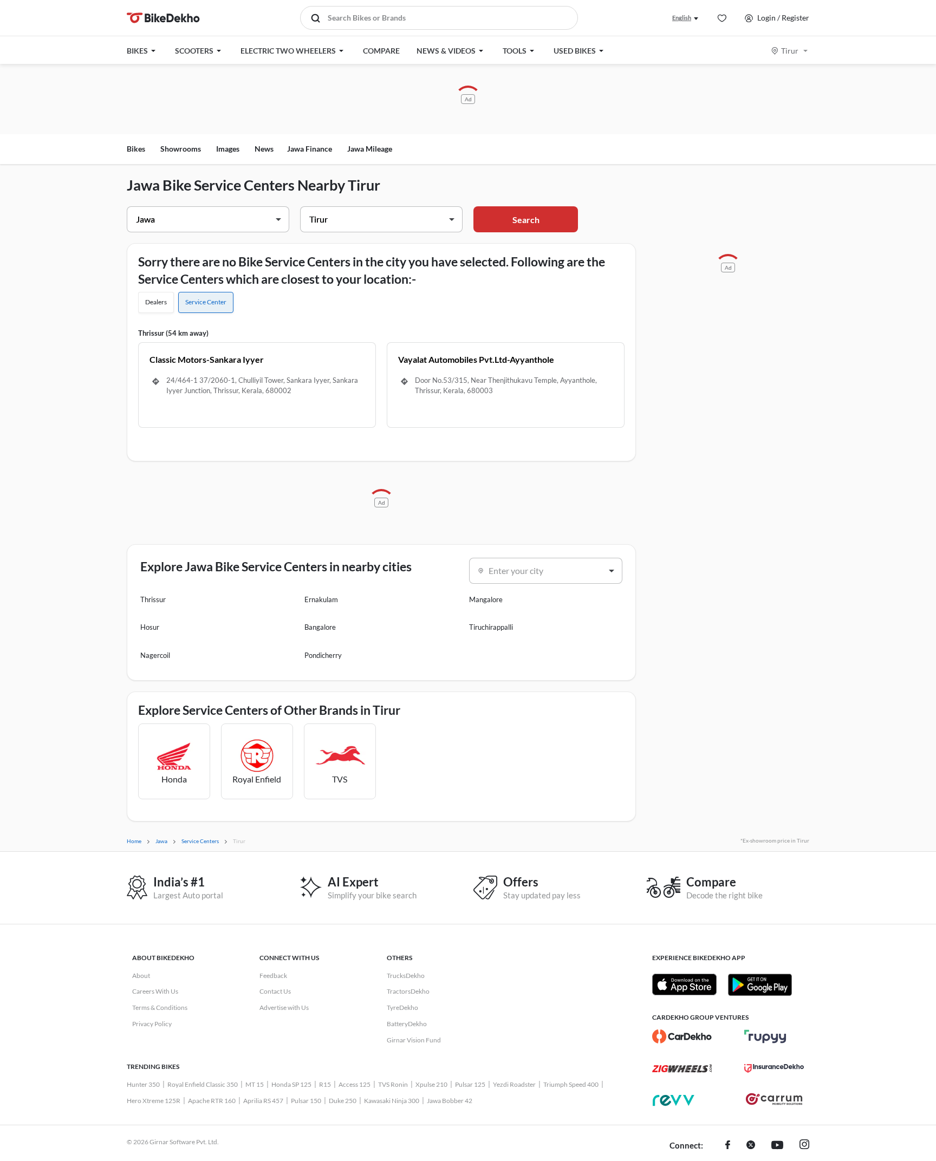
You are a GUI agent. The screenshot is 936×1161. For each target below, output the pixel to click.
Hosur (149, 627)
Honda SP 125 (291, 1084)
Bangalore (320, 627)
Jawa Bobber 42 (449, 1101)
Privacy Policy (152, 1024)
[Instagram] (804, 1146)
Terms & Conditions (159, 1007)
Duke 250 (342, 1101)
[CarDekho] (682, 1036)
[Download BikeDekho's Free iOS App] (684, 984)
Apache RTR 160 (212, 1101)
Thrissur (153, 599)
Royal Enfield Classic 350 (202, 1084)
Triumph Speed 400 (571, 1084)
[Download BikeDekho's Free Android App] (759, 984)
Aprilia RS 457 (263, 1101)
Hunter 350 (143, 1084)
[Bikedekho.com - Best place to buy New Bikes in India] (163, 17)
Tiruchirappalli (491, 627)
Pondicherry (323, 655)
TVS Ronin (393, 1084)
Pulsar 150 (306, 1101)
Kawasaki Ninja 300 (391, 1101)
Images (227, 148)
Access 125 (354, 1084)
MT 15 (254, 1084)
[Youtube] (777, 1146)
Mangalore (486, 599)
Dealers (156, 302)
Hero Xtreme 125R (153, 1101)
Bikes (136, 148)
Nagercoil (155, 655)
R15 (325, 1084)
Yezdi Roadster (514, 1084)
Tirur (789, 50)
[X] (750, 1146)
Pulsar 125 (470, 1084)
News (264, 148)
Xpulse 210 (431, 1084)
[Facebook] (727, 1146)
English (681, 17)
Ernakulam (321, 599)
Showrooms (180, 148)
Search (526, 219)
